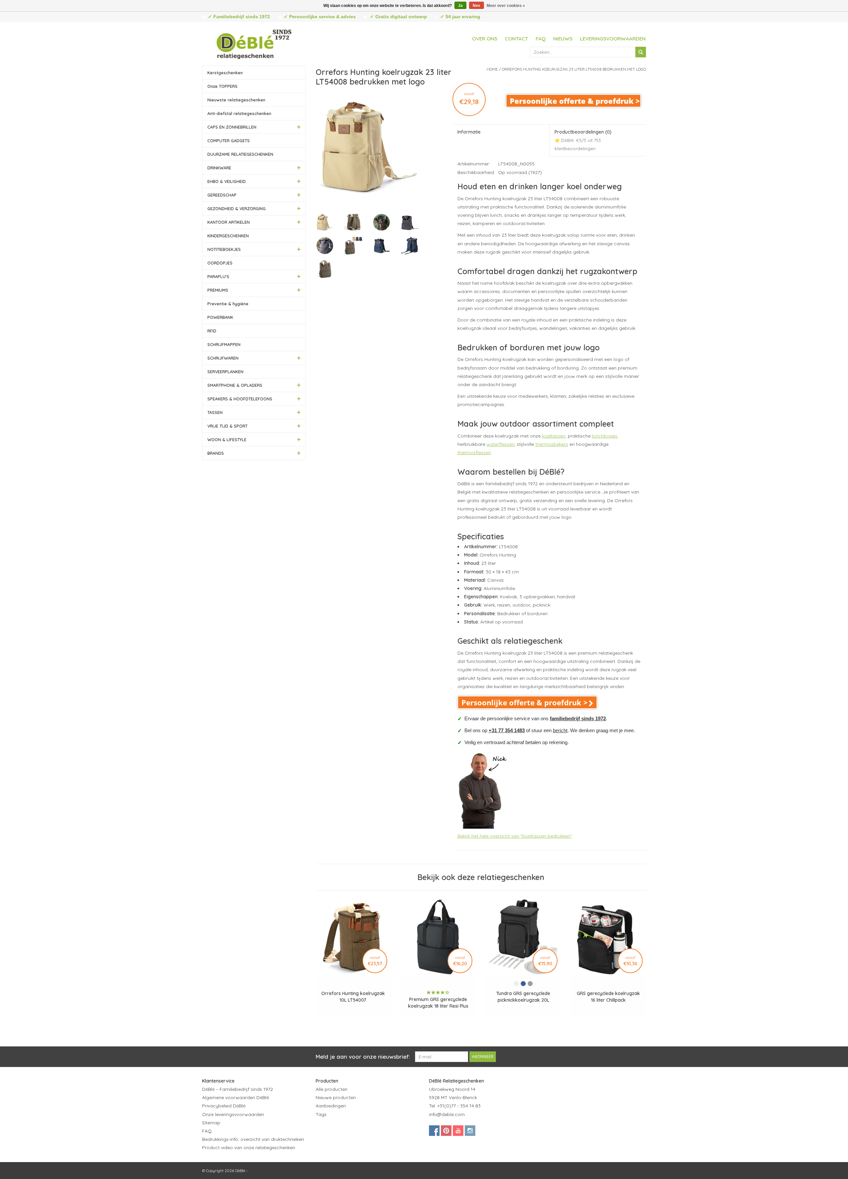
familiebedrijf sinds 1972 (578, 718)
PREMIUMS (217, 290)
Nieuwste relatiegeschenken (236, 99)
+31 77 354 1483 (507, 730)
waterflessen (500, 444)
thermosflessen (474, 452)
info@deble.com (447, 1114)
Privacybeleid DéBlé (223, 1106)
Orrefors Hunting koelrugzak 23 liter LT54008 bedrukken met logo (574, 69)
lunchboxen (604, 436)
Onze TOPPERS (222, 86)
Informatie (469, 132)
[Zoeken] (640, 52)
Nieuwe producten (336, 1097)
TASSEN (215, 412)
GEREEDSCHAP (222, 195)
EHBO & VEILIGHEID (226, 181)
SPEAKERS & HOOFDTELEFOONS (239, 398)
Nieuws (562, 38)
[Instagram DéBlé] (470, 1130)
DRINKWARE (219, 167)
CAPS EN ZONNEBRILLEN (231, 127)
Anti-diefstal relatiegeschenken (239, 113)
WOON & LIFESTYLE (226, 439)
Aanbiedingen (331, 1106)
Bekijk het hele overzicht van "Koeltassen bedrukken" (514, 836)
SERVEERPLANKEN (225, 371)
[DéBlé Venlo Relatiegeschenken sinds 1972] (254, 43)
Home (492, 69)
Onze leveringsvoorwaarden (233, 1114)
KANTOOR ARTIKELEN (228, 222)
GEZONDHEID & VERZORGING (236, 208)
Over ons (484, 38)
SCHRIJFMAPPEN (223, 344)
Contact (516, 38)
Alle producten (331, 1089)
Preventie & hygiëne (227, 303)
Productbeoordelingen (583, 140)
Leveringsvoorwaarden (613, 38)
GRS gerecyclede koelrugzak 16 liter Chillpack (608, 996)
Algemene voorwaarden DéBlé (235, 1097)
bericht (560, 730)
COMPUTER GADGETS (228, 140)
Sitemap (211, 1123)
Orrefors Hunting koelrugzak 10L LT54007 (353, 996)
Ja (460, 5)
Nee (476, 5)
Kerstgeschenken (225, 72)
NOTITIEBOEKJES (224, 249)
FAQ (541, 38)
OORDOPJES (220, 262)
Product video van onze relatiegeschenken (248, 1147)
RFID (211, 330)
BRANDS (215, 453)
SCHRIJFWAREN (222, 358)
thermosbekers (551, 444)
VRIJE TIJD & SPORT (227, 426)
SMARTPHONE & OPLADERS (234, 385)
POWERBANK (220, 317)
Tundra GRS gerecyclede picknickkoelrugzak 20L (523, 996)
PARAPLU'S (218, 276)
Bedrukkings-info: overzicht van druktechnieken (253, 1139)
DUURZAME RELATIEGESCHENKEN (240, 154)
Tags (321, 1114)
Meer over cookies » (506, 5)
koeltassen (553, 436)
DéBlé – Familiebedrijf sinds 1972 (237, 1089)
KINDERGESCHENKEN (228, 235)
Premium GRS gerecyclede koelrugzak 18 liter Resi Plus (438, 1002)
